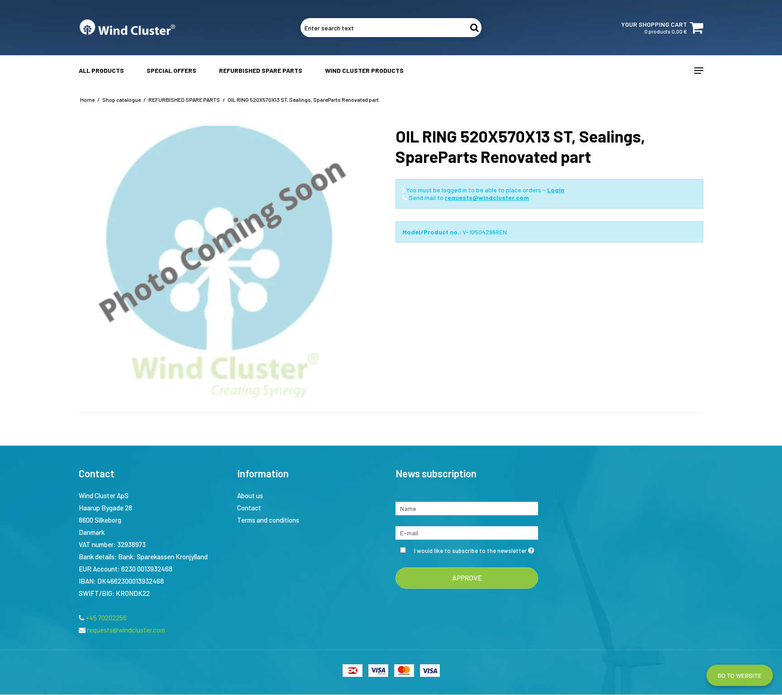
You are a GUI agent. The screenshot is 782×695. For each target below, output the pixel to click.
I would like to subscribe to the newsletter (476, 549)
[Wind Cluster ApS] (127, 27)
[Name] (467, 508)
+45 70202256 (105, 618)
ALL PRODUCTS (101, 70)
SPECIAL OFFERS (171, 70)
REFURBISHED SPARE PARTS (260, 70)
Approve (467, 577)
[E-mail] (467, 532)
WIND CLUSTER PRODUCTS (364, 70)
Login (555, 190)
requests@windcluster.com (487, 197)
